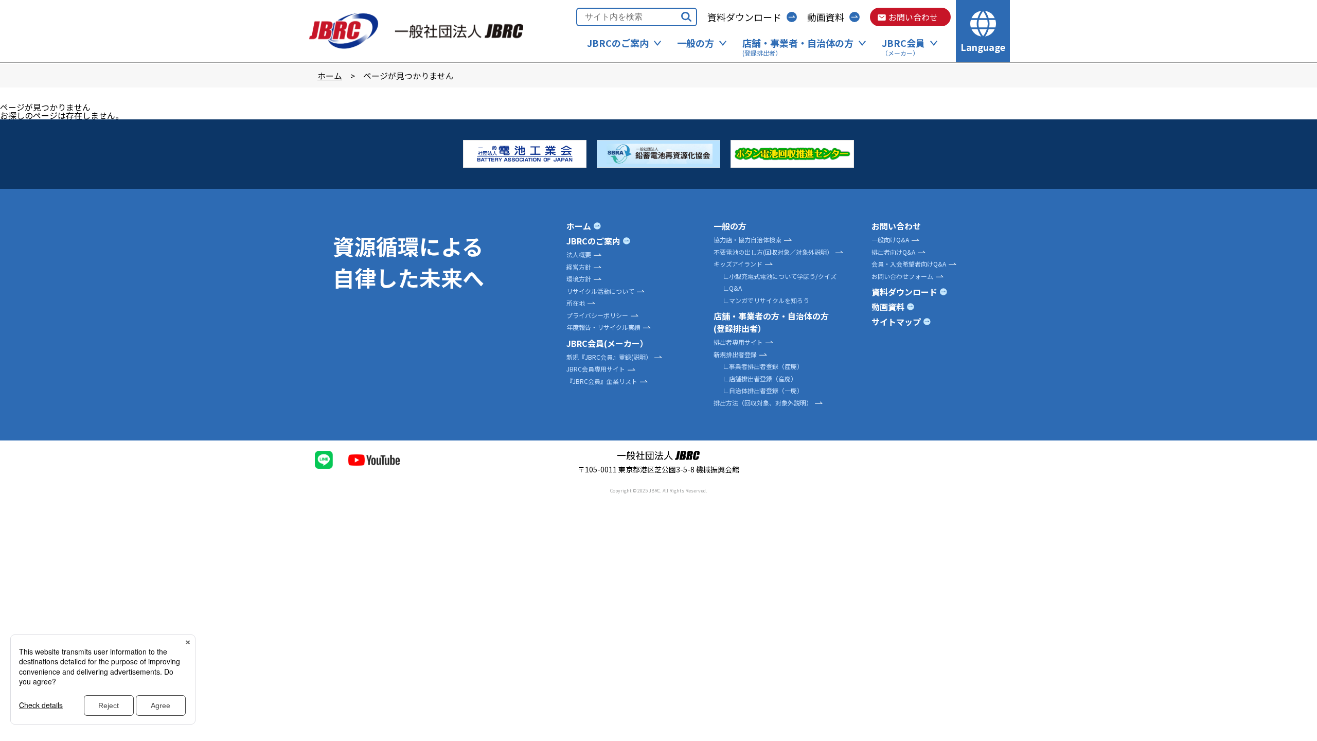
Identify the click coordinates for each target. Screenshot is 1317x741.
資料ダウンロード (744, 17)
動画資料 (825, 17)
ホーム (329, 75)
